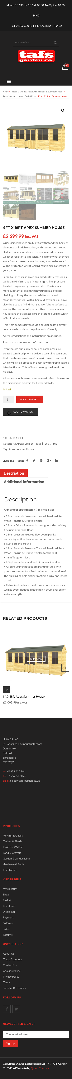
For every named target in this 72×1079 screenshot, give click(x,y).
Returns (8, 934)
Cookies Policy (11, 970)
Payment (8, 917)
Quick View (36, 659)
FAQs (6, 928)
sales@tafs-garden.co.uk (25, 780)
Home (6, 91)
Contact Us (10, 965)
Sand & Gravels (12, 852)
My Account (44, 25)
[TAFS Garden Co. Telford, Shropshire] (36, 56)
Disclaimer (9, 911)
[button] (63, 110)
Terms (7, 982)
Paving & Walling (13, 847)
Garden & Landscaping (16, 858)
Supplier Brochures (14, 988)
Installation (10, 870)
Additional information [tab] (24, 481)
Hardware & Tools (13, 864)
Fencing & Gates (13, 835)
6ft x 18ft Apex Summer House (24, 696)
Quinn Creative (40, 1068)
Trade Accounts (12, 959)
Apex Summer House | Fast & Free (19, 96)
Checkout (9, 906)
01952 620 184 (25, 25)
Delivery (8, 923)
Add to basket (30, 399)
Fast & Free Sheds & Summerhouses (45, 91)
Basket (58, 25)
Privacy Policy (11, 976)
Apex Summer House (21, 449)
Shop (6, 894)
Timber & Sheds (18, 91)
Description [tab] (14, 473)
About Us (8, 953)
